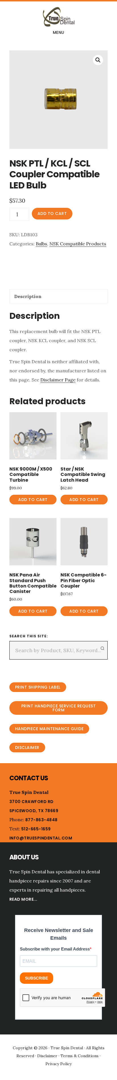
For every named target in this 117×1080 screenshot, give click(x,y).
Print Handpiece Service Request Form (58, 708)
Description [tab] (27, 296)
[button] (98, 60)
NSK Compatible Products (77, 244)
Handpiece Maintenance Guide (49, 729)
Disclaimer (27, 747)
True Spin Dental (58, 17)
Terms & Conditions (79, 1055)
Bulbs (41, 244)
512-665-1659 (36, 829)
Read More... (23, 899)
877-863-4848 (41, 820)
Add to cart (52, 213)
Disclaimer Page (58, 380)
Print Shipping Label (37, 687)
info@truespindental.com (40, 838)
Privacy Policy (58, 1063)
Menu (58, 32)
